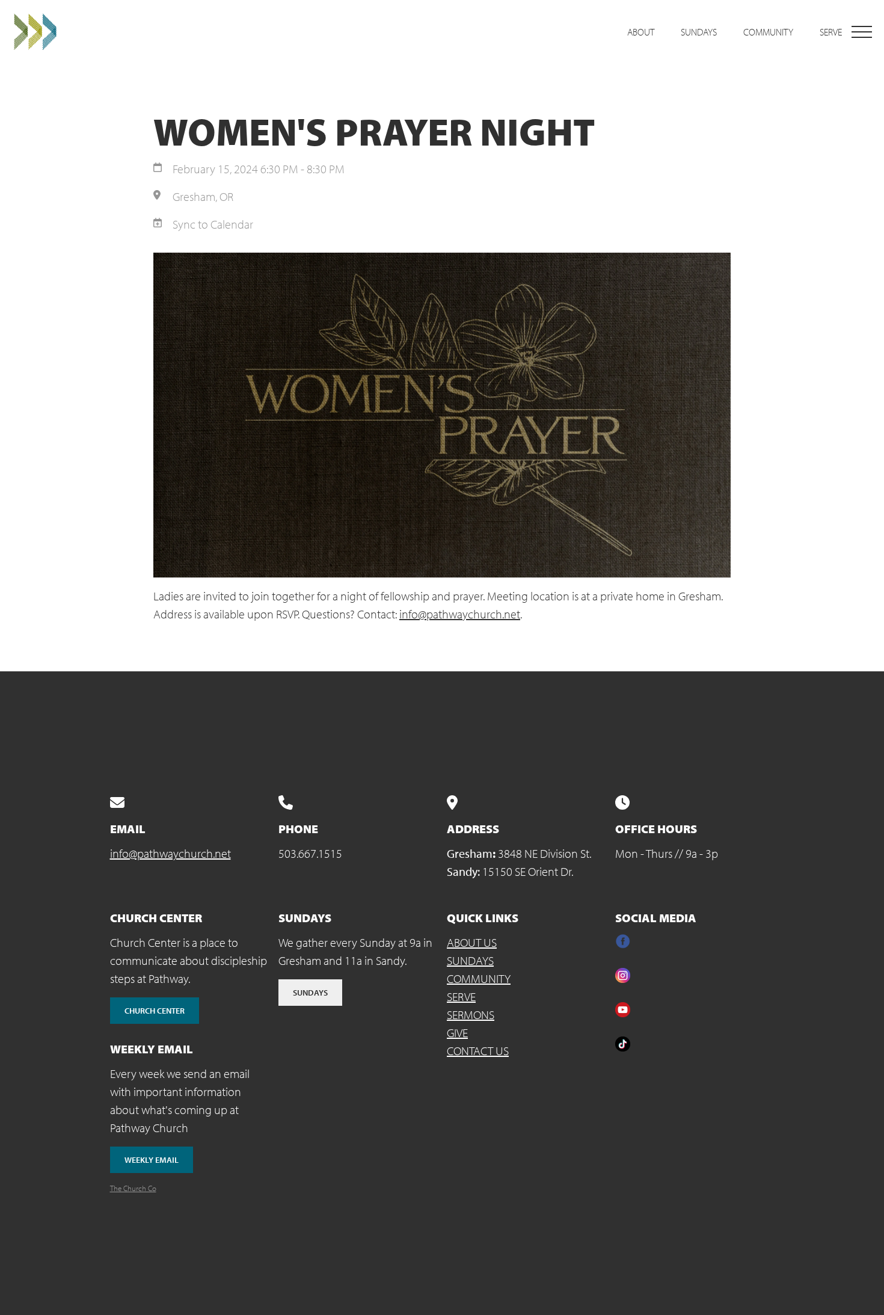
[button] (862, 32)
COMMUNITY (479, 978)
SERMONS (470, 1014)
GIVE (457, 1032)
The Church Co (133, 1188)
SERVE (461, 996)
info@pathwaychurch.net (459, 613)
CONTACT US (478, 1050)
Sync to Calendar (213, 224)
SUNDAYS (470, 960)
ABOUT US (472, 942)
